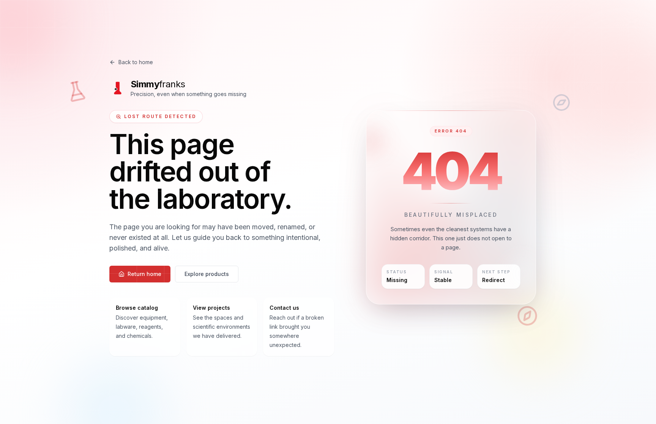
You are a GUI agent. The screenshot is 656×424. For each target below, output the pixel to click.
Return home (144, 274)
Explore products (206, 274)
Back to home (135, 62)
